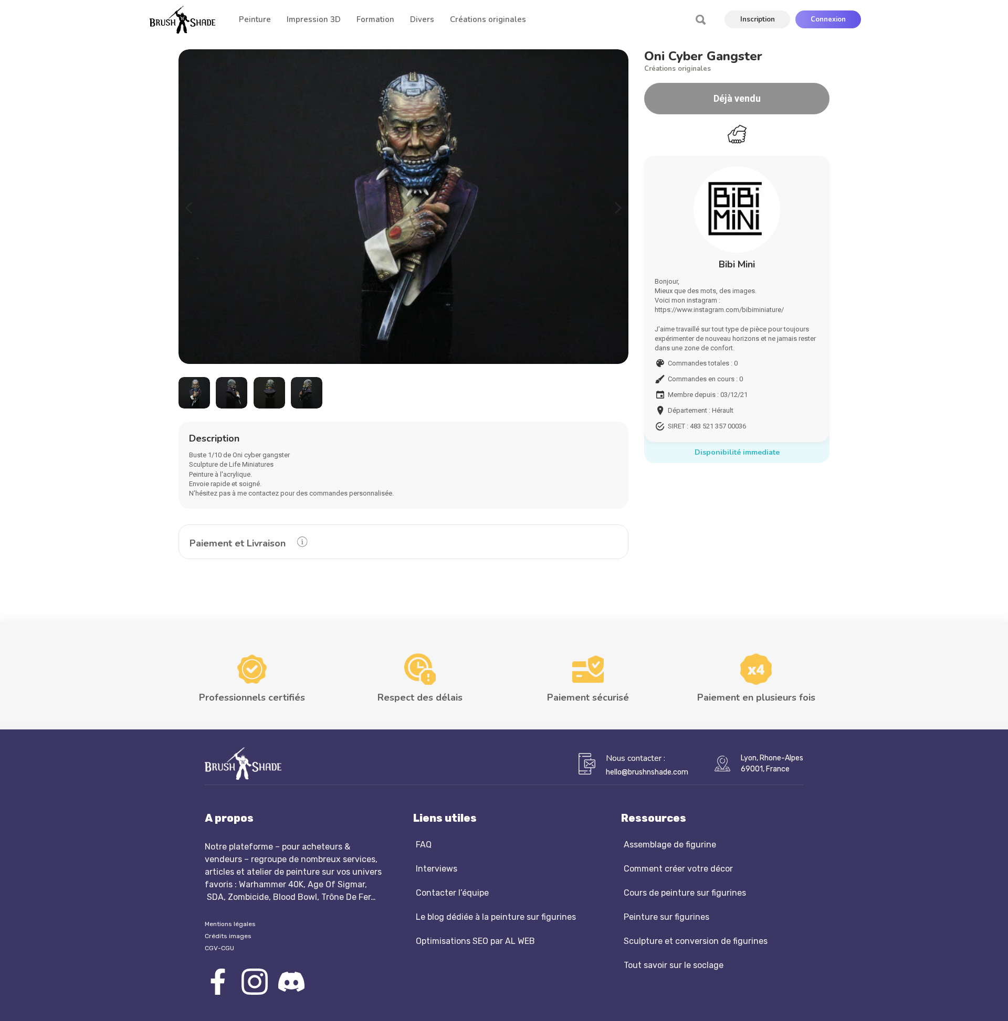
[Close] (709, 388)
